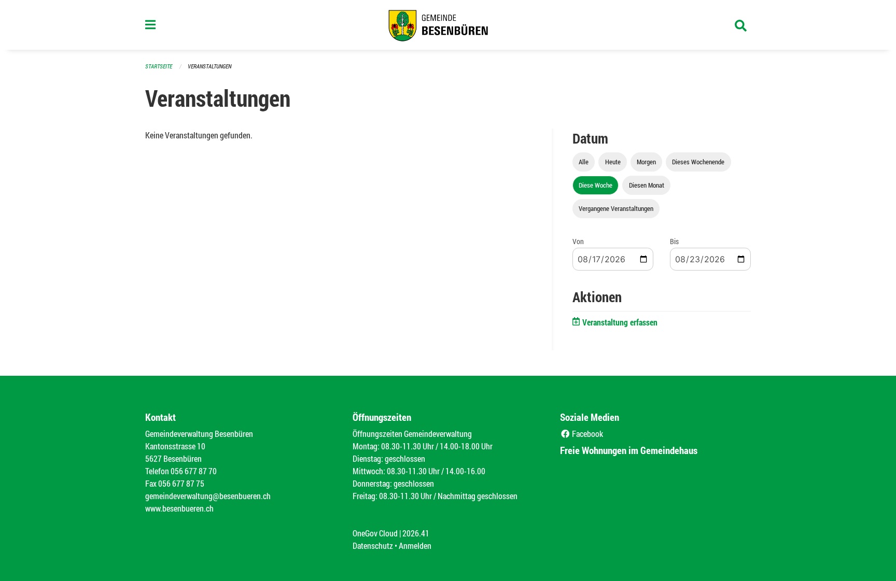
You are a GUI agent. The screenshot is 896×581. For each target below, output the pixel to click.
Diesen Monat (646, 185)
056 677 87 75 (181, 483)
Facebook (586, 433)
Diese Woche (595, 185)
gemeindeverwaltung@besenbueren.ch (208, 495)
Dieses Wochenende (698, 162)
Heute (613, 162)
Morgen (646, 162)
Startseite (158, 66)
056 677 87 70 (194, 470)
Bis (674, 241)
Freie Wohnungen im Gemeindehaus (628, 450)
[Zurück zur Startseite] (448, 25)
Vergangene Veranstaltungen (616, 208)
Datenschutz (373, 545)
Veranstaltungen (209, 66)
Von (578, 241)
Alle (584, 162)
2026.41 (415, 533)
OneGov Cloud (375, 533)
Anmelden (415, 545)
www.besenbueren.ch (179, 508)
